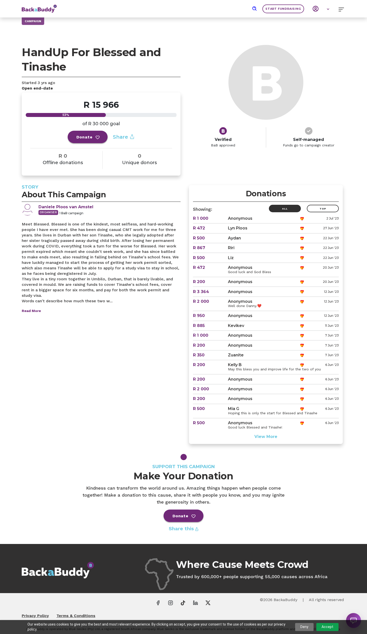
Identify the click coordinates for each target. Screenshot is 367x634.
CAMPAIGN (33, 21)
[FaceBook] (158, 602)
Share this (182, 528)
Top (323, 208)
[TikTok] (183, 602)
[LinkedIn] (195, 602)
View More (265, 436)
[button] (254, 8)
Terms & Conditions (75, 615)
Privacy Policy (35, 615)
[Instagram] (170, 602)
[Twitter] (208, 602)
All (284, 208)
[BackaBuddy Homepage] (39, 6)
